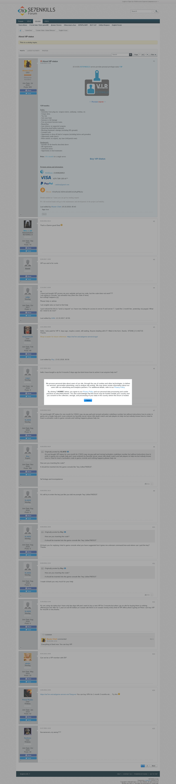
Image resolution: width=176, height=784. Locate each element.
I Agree (88, 400)
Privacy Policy (119, 387)
